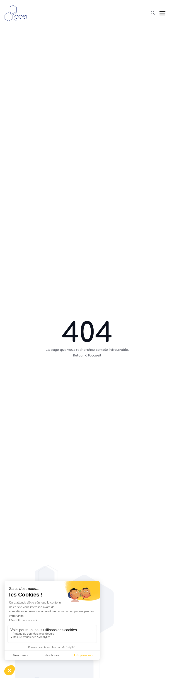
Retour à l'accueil (87, 355)
